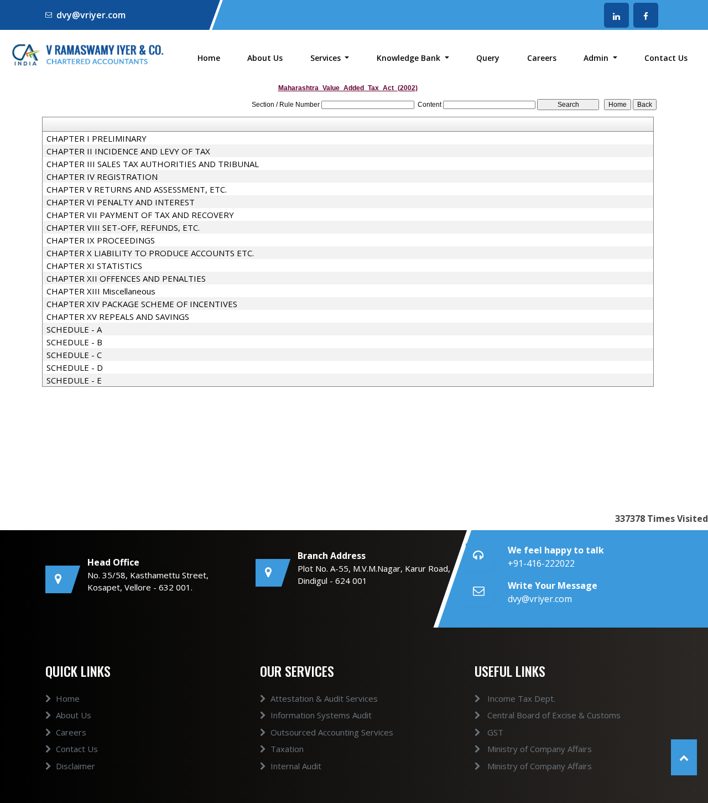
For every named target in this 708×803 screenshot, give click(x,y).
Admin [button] (597, 58)
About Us (265, 58)
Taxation (287, 748)
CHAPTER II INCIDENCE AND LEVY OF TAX (128, 151)
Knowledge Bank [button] (409, 58)
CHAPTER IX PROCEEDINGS (100, 240)
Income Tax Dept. (520, 698)
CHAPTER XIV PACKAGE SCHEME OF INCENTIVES (141, 303)
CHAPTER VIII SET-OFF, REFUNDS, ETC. (123, 227)
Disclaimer (75, 765)
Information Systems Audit (321, 715)
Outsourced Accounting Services (331, 732)
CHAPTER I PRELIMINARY (96, 138)
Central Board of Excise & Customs (553, 715)
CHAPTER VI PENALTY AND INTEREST (120, 202)
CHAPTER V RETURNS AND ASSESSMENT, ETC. (136, 189)
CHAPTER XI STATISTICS (94, 265)
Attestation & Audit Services (324, 698)
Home (208, 58)
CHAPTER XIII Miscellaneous (100, 291)
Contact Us (666, 58)
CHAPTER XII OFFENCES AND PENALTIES (126, 278)
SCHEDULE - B (74, 342)
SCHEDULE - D (74, 367)
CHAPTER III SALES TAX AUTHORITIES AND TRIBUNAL (152, 163)
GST (494, 732)
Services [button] (326, 58)
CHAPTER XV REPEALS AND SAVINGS (117, 316)
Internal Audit (295, 765)
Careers (541, 58)
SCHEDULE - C (74, 354)
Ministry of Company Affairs (538, 748)
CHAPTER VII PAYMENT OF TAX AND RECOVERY (140, 214)
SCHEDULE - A (74, 329)
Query (487, 58)
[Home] (88, 53)
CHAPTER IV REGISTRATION (102, 176)
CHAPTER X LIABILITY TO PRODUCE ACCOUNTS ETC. (150, 252)
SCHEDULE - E (74, 380)
